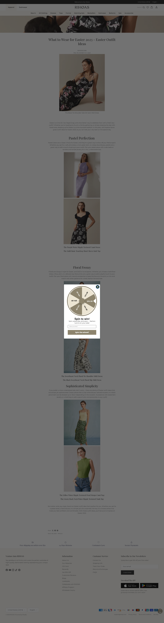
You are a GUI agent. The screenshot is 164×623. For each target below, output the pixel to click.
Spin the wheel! (82, 332)
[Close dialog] (97, 287)
